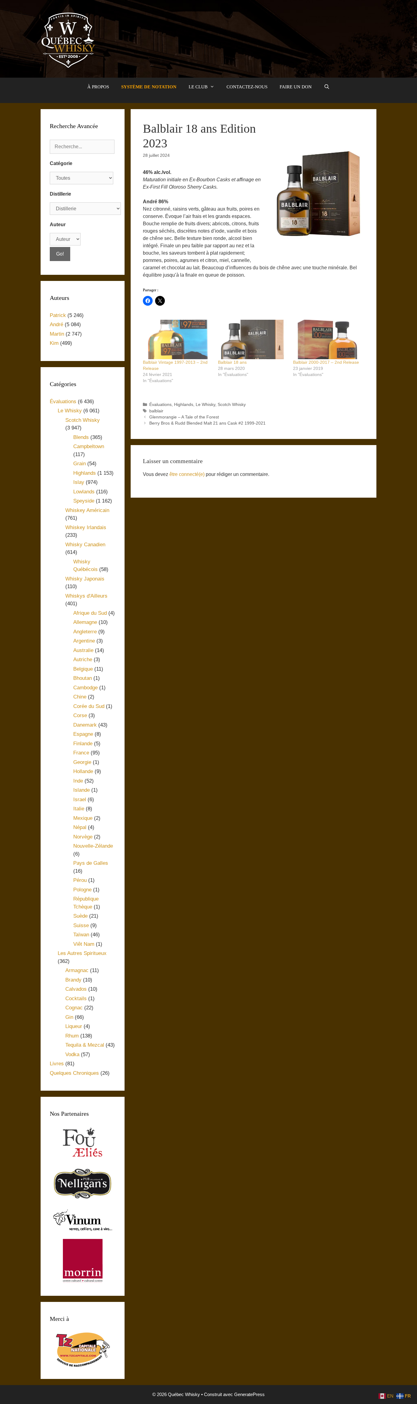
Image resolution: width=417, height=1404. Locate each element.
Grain (79, 463)
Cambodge (85, 688)
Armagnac (77, 970)
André (56, 324)
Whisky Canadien (85, 544)
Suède (80, 916)
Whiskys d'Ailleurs (86, 596)
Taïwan (81, 935)
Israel (79, 799)
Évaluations (160, 404)
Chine (79, 697)
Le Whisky (205, 404)
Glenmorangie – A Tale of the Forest (184, 417)
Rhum (72, 1036)
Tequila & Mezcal (84, 1045)
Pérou (80, 880)
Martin (57, 334)
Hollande (83, 771)
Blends (81, 437)
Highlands (183, 404)
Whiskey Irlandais (85, 527)
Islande (81, 790)
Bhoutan (82, 678)
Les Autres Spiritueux (82, 953)
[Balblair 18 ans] (252, 339)
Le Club (198, 86)
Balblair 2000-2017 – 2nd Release (326, 362)
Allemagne (85, 622)
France (81, 753)
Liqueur (73, 1026)
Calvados (76, 989)
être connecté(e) (187, 474)
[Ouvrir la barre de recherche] (327, 87)
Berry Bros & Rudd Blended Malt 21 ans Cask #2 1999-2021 (207, 423)
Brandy (73, 980)
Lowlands (84, 492)
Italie (78, 809)
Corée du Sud (88, 706)
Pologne (82, 890)
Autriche (82, 659)
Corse (80, 715)
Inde (78, 781)
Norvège (82, 837)
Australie (83, 650)
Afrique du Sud (90, 613)
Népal (79, 827)
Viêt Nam (83, 944)
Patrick (58, 315)
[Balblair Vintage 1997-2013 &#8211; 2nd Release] (177, 339)
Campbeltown (88, 446)
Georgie (82, 762)
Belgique (83, 669)
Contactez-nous (247, 86)
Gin (69, 1017)
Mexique (82, 818)
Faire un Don (296, 86)
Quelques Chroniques (74, 1073)
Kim (54, 343)
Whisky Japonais (84, 579)
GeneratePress (249, 1394)
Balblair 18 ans (232, 362)
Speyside (83, 501)
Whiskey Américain (87, 510)
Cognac (74, 1008)
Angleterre (85, 632)
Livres (57, 1064)
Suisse (81, 925)
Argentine (84, 641)
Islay (78, 482)
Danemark (85, 725)
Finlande (82, 743)
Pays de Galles (90, 863)
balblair (156, 411)
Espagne (83, 734)
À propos (98, 86)
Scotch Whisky (232, 404)
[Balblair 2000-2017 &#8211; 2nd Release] (327, 339)
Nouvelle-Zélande (93, 846)
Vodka (72, 1054)
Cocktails (76, 998)
